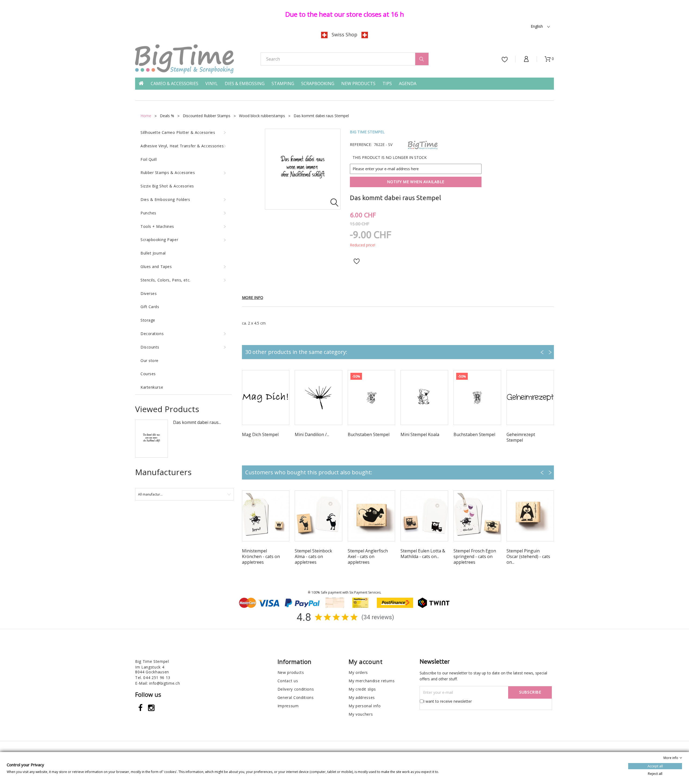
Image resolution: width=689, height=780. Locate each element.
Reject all (655, 773)
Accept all (655, 766)
